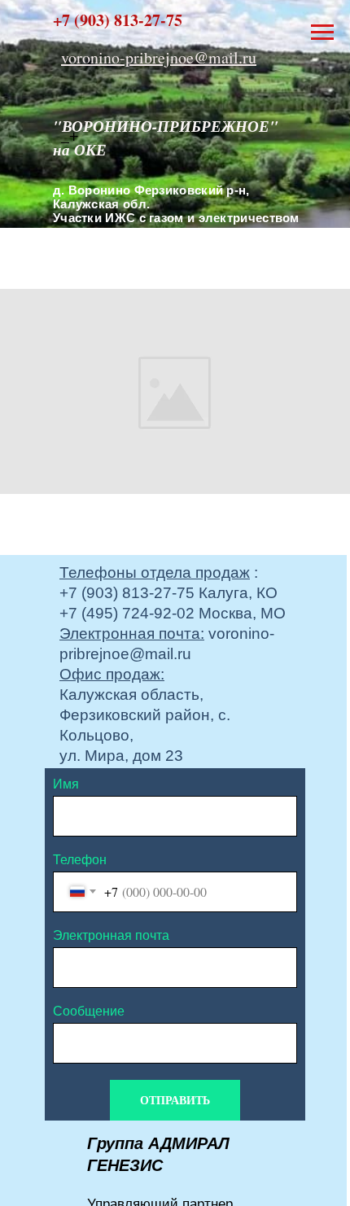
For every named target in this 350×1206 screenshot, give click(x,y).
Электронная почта (111, 935)
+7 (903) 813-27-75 (127, 592)
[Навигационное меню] (322, 32)
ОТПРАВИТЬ (175, 1099)
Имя (66, 784)
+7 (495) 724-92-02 (127, 613)
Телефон (80, 860)
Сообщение (89, 1011)
